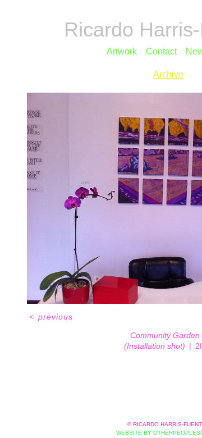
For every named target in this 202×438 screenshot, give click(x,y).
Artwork (122, 51)
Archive (168, 74)
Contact (161, 51)
